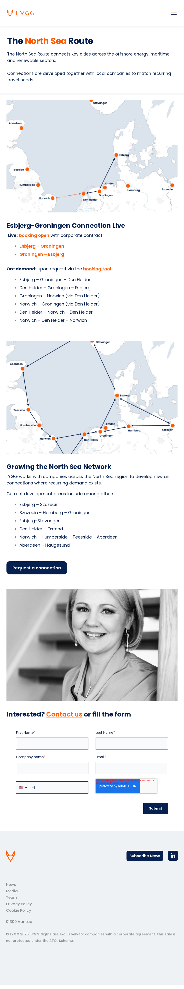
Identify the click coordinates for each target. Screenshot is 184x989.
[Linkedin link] (173, 856)
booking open (34, 235)
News (11, 884)
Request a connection (36, 568)
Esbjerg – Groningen (41, 246)
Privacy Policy (19, 904)
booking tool (97, 269)
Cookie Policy (18, 910)
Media (12, 891)
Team (11, 897)
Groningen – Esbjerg (41, 254)
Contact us (64, 714)
